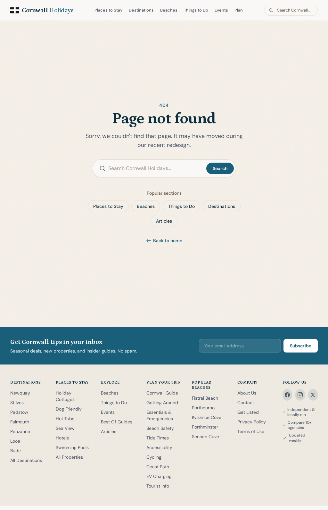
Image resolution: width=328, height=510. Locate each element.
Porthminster (205, 427)
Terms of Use (250, 431)
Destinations (141, 10)
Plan (238, 10)
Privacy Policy (251, 422)
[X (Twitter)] (313, 395)
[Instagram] (300, 395)
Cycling (153, 457)
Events (221, 10)
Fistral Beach (205, 398)
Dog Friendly (69, 409)
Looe (15, 441)
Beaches (168, 10)
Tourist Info (157, 486)
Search (220, 168)
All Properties (69, 457)
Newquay (20, 393)
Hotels (62, 438)
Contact (245, 402)
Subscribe (300, 346)
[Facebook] (287, 395)
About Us (246, 393)
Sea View (65, 428)
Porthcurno (203, 408)
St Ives (17, 402)
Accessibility (159, 447)
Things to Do (196, 10)
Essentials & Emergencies (159, 415)
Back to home (167, 240)
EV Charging (159, 476)
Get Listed (248, 412)
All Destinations (26, 460)
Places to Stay (108, 10)
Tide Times (157, 438)
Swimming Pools (72, 447)
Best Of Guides (116, 422)
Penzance (20, 431)
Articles (164, 221)
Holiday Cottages (65, 396)
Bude (15, 451)
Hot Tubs (65, 418)
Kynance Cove (206, 417)
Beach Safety (160, 428)
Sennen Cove (205, 436)
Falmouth (19, 422)
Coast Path (157, 467)
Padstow (19, 412)
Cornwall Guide (162, 393)
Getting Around (162, 402)
